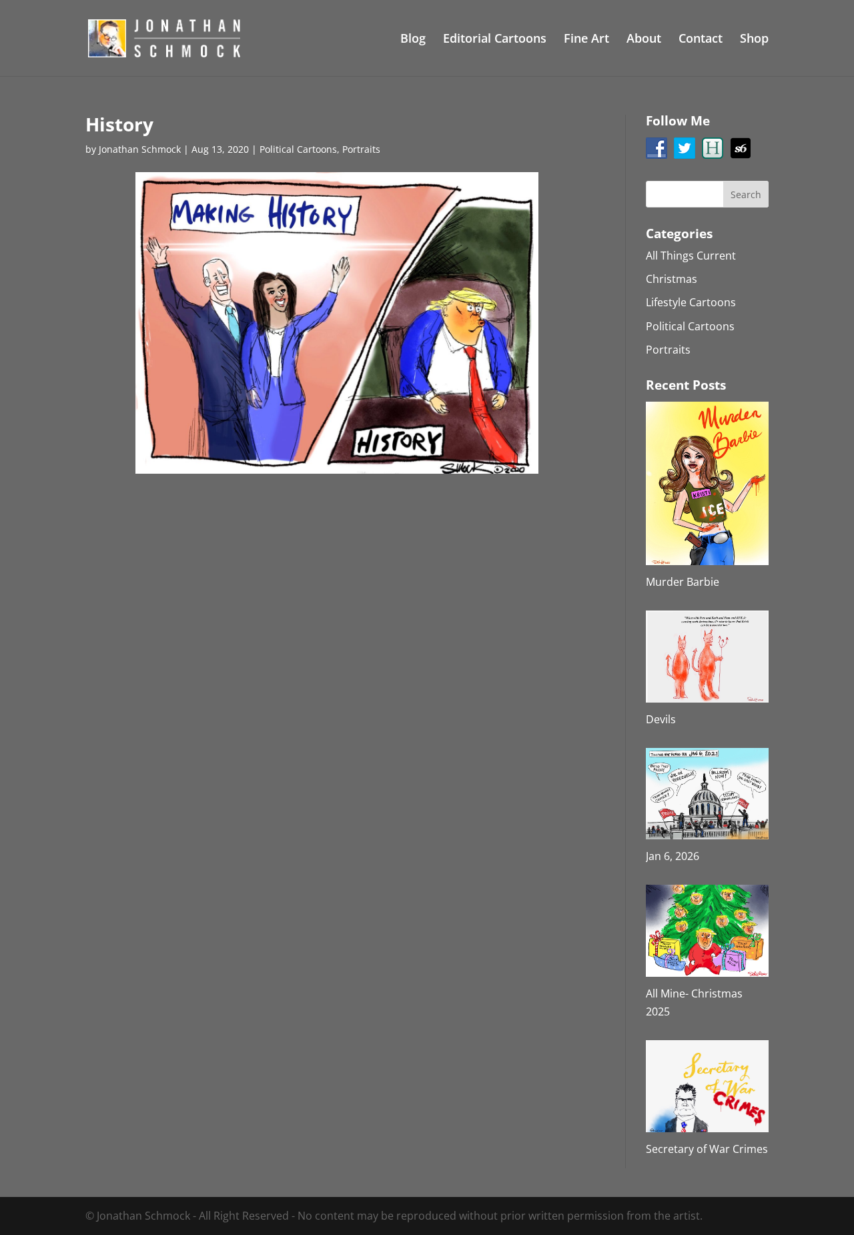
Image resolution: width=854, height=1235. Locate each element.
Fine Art (586, 39)
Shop (754, 39)
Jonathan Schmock (140, 149)
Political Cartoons (298, 149)
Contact (701, 39)
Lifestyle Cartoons (691, 302)
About (643, 39)
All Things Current (691, 255)
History (119, 124)
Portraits (361, 149)
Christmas (671, 279)
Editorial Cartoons (494, 39)
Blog (413, 39)
